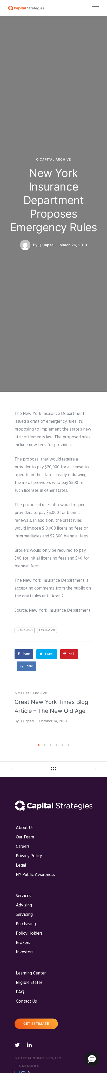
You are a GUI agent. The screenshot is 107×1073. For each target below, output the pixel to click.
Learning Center (31, 973)
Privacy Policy (29, 856)
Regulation (47, 630)
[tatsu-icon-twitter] (19, 1045)
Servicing (24, 914)
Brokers (23, 942)
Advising (24, 905)
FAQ (20, 992)
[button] (92, 1059)
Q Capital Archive (53, 159)
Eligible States (29, 982)
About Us (25, 827)
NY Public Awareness (35, 874)
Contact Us (26, 1001)
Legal (21, 865)
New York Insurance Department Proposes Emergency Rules (53, 200)
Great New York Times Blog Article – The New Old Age (51, 706)
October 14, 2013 (53, 721)
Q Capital (46, 245)
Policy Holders (29, 933)
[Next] (103, 716)
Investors (25, 952)
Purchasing (26, 924)
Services (23, 895)
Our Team (25, 837)
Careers (23, 846)
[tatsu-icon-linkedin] (29, 1045)
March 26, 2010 (73, 245)
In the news (24, 630)
